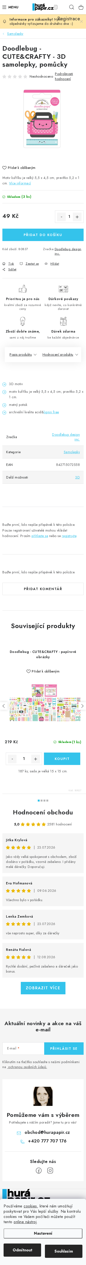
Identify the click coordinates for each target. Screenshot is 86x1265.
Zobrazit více (43, 988)
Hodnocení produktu (58, 354)
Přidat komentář (43, 589)
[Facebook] (39, 1170)
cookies (30, 1206)
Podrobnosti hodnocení (64, 76)
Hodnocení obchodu (43, 812)
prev (4, 706)
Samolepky (72, 452)
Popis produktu (21, 354)
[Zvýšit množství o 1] (77, 217)
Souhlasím (63, 1251)
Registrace (62, 7)
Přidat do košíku (43, 234)
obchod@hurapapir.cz (47, 1132)
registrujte (69, 535)
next (82, 706)
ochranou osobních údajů (27, 1067)
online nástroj (25, 1222)
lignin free (51, 412)
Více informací (20, 183)
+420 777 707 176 (47, 1141)
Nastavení (43, 1233)
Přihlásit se (64, 1048)
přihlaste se (40, 535)
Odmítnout (22, 1250)
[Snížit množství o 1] (61, 217)
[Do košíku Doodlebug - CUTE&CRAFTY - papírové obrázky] (62, 759)
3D (77, 477)
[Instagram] (50, 1170)
